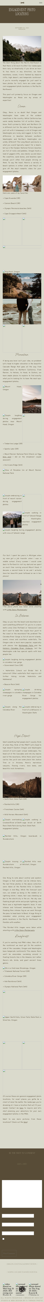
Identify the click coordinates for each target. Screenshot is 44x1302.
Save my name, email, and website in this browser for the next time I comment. (22, 1243)
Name (5, 1212)
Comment (6, 1178)
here (21, 1108)
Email (5, 1221)
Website (5, 1230)
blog (25, 1122)
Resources (22, 29)
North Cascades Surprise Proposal (22, 1272)
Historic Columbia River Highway (18, 648)
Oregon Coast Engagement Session (21, 1264)
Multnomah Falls (26, 645)
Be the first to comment (22, 1153)
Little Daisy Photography (17, 610)
